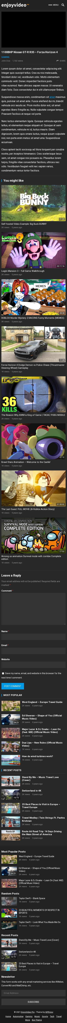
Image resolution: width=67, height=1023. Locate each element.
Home (8, 1016)
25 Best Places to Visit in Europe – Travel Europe (41, 806)
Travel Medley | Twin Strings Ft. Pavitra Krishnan (43, 819)
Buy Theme (37, 1020)
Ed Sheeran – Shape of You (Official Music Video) (42, 717)
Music (37, 1016)
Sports (45, 1016)
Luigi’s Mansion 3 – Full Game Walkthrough (22, 271)
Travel (59, 1016)
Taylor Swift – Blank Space (32, 898)
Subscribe (33, 1002)
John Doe (5, 61)
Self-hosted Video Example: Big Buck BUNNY (24, 224)
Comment (7, 591)
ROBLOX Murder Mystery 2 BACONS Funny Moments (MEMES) (32, 318)
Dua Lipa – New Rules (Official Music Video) (42, 744)
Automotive (18, 1016)
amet (52, 97)
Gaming (5, 57)
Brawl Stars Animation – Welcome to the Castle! (25, 462)
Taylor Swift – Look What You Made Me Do (39, 922)
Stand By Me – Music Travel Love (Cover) (40, 779)
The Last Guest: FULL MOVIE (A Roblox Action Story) (28, 509)
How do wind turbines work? (37, 756)
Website (5, 659)
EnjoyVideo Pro (28, 1012)
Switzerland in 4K (31, 790)
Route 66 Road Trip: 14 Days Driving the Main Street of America (42, 833)
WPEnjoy (49, 1012)
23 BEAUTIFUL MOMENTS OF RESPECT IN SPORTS (39, 911)
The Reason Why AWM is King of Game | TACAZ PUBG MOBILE (33, 415)
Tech (52, 1016)
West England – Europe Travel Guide (42, 702)
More (27, 1020)
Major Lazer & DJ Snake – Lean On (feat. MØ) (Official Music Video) (41, 731)
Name (5, 631)
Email (5, 645)
